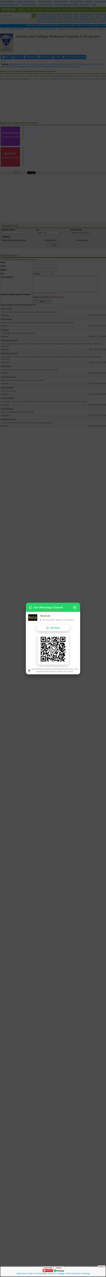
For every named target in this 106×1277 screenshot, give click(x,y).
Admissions (22, 1273)
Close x (101, 1266)
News (31, 1273)
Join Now (55, 628)
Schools (51, 1273)
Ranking (86, 1273)
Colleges (61, 1273)
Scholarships (41, 1273)
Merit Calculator (73, 1273)
